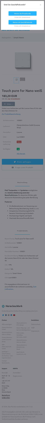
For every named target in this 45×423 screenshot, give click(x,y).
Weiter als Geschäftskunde (22, 22)
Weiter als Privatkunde (22, 13)
